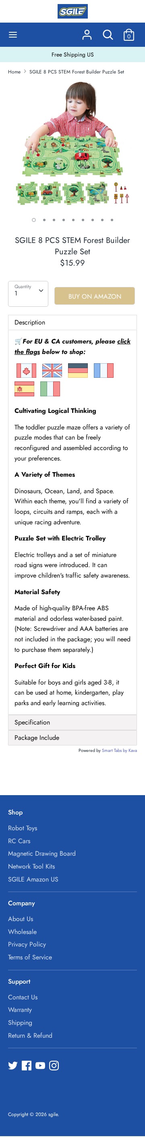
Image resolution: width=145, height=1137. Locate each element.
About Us (20, 918)
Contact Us (22, 997)
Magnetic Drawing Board (42, 853)
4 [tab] (63, 220)
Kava (132, 750)
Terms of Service (30, 957)
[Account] (87, 31)
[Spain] (24, 394)
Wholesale (22, 931)
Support (19, 981)
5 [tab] (73, 220)
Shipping (20, 1022)
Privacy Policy (27, 944)
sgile (53, 1114)
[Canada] (26, 376)
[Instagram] (54, 1066)
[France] (104, 376)
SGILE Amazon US (33, 879)
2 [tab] (44, 220)
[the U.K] (52, 376)
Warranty (20, 1009)
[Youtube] (41, 1066)
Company (21, 903)
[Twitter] (13, 1066)
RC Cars (19, 841)
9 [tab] (112, 220)
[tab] (72, 722)
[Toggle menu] (13, 35)
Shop (15, 812)
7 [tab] (92, 220)
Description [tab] (29, 322)
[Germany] (78, 376)
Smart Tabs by (115, 750)
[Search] (108, 31)
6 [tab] (83, 220)
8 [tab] (102, 220)
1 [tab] (34, 220)
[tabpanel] (72, 146)
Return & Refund (30, 1035)
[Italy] (50, 394)
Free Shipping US (73, 54)
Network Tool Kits (31, 866)
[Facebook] (27, 1066)
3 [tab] (54, 220)
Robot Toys (22, 828)
